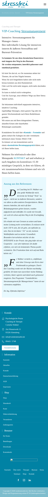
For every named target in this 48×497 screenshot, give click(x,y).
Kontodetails (7, 452)
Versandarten (7, 419)
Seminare (17, 474)
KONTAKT (19, 158)
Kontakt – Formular (32, 132)
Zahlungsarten (8, 425)
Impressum (7, 387)
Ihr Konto (6, 436)
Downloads (7, 447)
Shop (5, 398)
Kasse (5, 409)
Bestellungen (7, 441)
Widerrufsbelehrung (10, 414)
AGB (5, 381)
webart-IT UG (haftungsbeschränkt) (33, 493)
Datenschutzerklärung (10, 376)
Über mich (17, 470)
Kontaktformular (10, 348)
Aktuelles (6, 365)
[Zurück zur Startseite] (15, 4)
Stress (42, 470)
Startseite (6, 360)
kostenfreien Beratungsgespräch (21, 145)
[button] (45, 4)
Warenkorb (7, 403)
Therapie (26, 470)
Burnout (34, 470)
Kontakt (6, 371)
